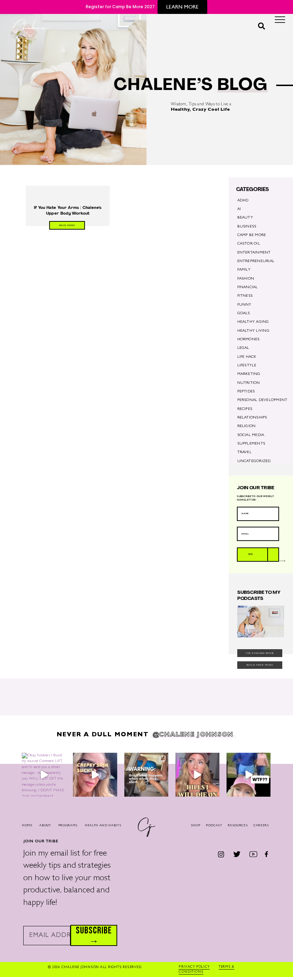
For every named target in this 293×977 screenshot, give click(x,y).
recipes (245, 409)
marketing (248, 374)
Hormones (248, 339)
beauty (245, 218)
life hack (247, 357)
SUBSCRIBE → (94, 935)
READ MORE (67, 225)
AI (239, 209)
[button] (262, 26)
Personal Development (262, 400)
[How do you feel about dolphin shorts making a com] (248, 775)
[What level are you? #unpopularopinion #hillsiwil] (197, 775)
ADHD (243, 201)
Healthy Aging (253, 322)
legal (243, 348)
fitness (245, 296)
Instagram (221, 854)
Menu (280, 21)
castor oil (248, 244)
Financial (247, 287)
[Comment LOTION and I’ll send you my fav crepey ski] (95, 775)
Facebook (267, 854)
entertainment (254, 253)
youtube (253, 854)
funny (244, 305)
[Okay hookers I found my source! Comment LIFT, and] (44, 775)
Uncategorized (254, 461)
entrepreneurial (256, 261)
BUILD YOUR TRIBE (260, 665)
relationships (252, 418)
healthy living (253, 331)
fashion (245, 279)
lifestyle (247, 366)
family (243, 270)
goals (243, 313)
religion (246, 426)
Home (27, 825)
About (45, 825)
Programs (68, 825)
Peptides (246, 392)
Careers (261, 825)
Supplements (251, 444)
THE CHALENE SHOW (260, 653)
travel (244, 452)
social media (250, 435)
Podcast (214, 825)
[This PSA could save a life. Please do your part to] (146, 775)
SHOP (195, 825)
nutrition (248, 383)
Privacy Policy (194, 967)
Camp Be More (251, 235)
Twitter (237, 854)
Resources (238, 825)
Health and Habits (103, 825)
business (247, 227)
